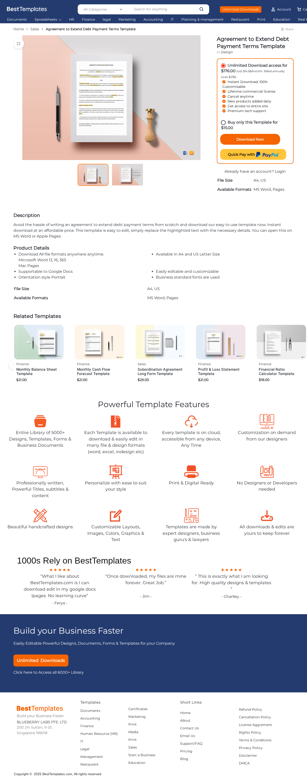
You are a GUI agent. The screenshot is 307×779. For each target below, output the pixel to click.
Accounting (153, 20)
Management (91, 757)
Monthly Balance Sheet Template (36, 371)
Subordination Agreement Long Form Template (160, 371)
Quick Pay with (242, 154)
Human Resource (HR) (99, 734)
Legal (84, 749)
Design (227, 52)
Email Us (187, 736)
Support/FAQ (191, 744)
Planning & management (202, 20)
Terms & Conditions (255, 740)
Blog (184, 759)
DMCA (244, 763)
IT (172, 20)
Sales (34, 29)
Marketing (127, 20)
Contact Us (189, 728)
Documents (17, 20)
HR (71, 20)
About (185, 721)
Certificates (138, 709)
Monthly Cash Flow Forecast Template (93, 371)
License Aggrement (255, 725)
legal (107, 20)
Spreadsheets (46, 20)
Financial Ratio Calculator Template (276, 371)
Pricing (186, 751)
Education (281, 20)
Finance (88, 20)
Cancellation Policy (255, 717)
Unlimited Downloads (240, 9)
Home (18, 29)
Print (261, 20)
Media (133, 732)
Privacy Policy (251, 748)
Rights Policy (250, 733)
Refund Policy (250, 710)
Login (280, 171)
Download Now (250, 139)
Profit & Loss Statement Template (219, 371)
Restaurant (240, 20)
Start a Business (141, 755)
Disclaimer (248, 756)
